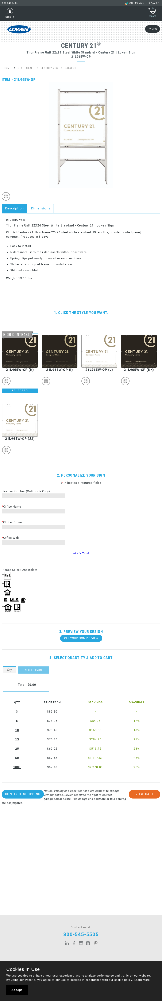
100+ (17, 767)
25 (17, 748)
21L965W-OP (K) (20, 370)
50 (17, 758)
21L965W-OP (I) (59, 370)
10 (17, 730)
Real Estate (26, 68)
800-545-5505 (10, 3)
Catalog (70, 68)
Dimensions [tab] (40, 208)
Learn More (142, 979)
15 (17, 739)
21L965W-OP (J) (99, 370)
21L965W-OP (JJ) (20, 439)
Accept (17, 990)
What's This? (81, 553)
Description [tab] (14, 208)
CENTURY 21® (49, 68)
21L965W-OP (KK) (139, 370)
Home (7, 68)
